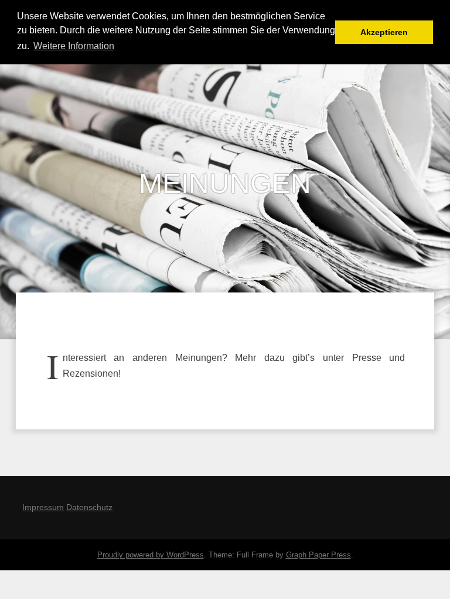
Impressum (43, 507)
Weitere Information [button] (73, 46)
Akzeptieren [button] (384, 32)
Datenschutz (89, 507)
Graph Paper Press (318, 554)
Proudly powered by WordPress (150, 554)
